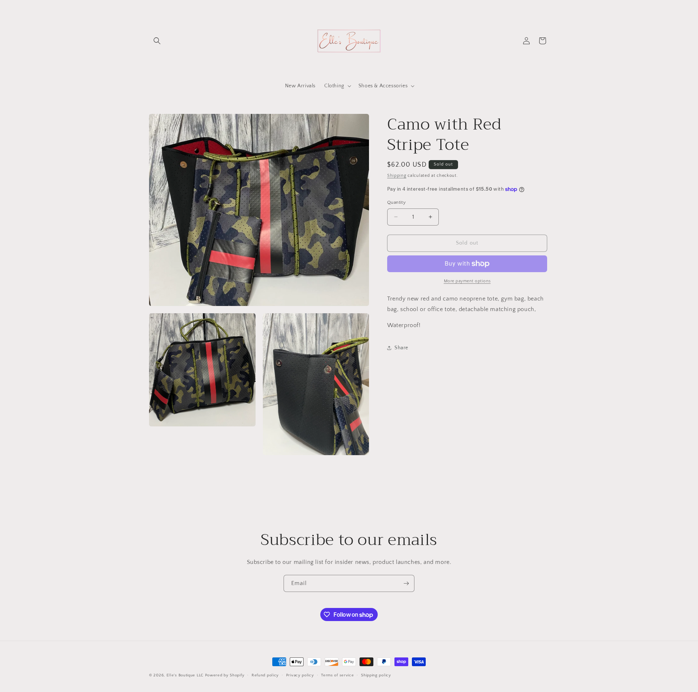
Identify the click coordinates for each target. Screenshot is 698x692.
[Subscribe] (406, 583)
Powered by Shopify (225, 675)
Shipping (396, 175)
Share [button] (401, 348)
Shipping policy (376, 675)
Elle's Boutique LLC (185, 675)
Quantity (396, 202)
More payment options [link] (467, 281)
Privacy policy (300, 675)
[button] (157, 41)
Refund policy (265, 675)
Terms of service (337, 675)
